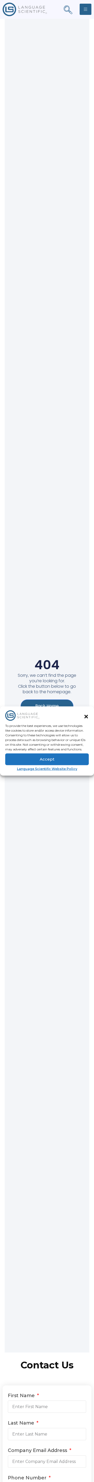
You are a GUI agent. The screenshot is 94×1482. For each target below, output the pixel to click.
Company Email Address (38, 1450)
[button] (86, 716)
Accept (47, 759)
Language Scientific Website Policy (47, 769)
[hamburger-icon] (85, 9)
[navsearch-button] (68, 10)
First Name (22, 1395)
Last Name (22, 1423)
